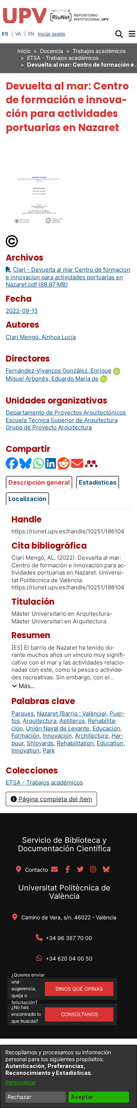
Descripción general (39, 482)
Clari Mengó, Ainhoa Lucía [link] (41, 337)
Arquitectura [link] (39, 720)
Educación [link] (106, 728)
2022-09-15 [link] (22, 310)
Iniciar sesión (52, 34)
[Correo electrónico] (77, 463)
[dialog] (68, 1076)
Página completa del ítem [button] (54, 799)
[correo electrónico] (54, 870)
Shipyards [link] (40, 743)
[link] (44, 782)
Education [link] (110, 743)
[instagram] (93, 870)
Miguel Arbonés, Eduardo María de (52, 378)
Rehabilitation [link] (75, 743)
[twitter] (80, 870)
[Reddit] (63, 463)
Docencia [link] (51, 51)
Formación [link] (25, 735)
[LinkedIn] (51, 463)
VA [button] (18, 34)
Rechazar (19, 1097)
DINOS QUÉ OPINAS (79, 989)
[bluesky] (106, 870)
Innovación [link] (57, 735)
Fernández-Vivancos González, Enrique (59, 370)
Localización (27, 499)
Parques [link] (22, 713)
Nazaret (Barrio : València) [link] (72, 713)
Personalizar (20, 1082)
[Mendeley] (92, 463)
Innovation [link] (25, 750)
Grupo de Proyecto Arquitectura (49, 427)
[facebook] (67, 870)
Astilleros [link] (72, 720)
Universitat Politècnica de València (64, 892)
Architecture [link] (91, 735)
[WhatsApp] (39, 463)
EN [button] (31, 34)
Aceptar (82, 1097)
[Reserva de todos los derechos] (12, 240)
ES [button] (5, 34)
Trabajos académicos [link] (99, 51)
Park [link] (49, 750)
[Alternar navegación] (132, 34)
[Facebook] (12, 463)
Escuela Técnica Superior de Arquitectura (62, 420)
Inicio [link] (24, 51)
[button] (119, 33)
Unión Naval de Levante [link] (57, 728)
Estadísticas (97, 482)
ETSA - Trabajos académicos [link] (63, 57)
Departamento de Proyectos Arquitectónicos (66, 412)
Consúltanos (79, 1014)
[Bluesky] (25, 463)
